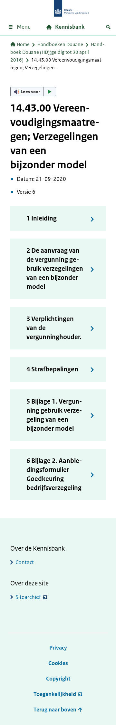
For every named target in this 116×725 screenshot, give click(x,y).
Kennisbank (69, 26)
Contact (24, 562)
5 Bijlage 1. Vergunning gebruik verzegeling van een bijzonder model (54, 415)
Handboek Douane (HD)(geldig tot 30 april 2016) (57, 52)
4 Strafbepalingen (52, 369)
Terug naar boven (56, 709)
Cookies (58, 663)
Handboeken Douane (60, 44)
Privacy (58, 647)
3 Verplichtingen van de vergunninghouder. (54, 328)
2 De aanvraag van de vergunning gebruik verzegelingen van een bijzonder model (54, 269)
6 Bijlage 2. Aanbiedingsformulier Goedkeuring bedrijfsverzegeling (54, 474)
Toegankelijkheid (55, 694)
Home (23, 44)
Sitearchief (28, 597)
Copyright (58, 678)
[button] (33, 91)
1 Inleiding (41, 218)
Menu (24, 26)
